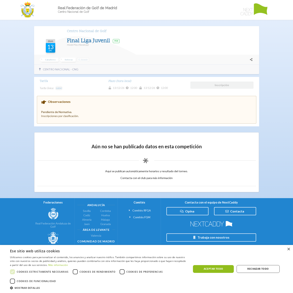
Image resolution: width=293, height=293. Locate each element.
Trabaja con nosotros (213, 237)
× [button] (288, 249)
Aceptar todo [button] (213, 268)
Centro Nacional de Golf (86, 31)
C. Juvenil (83, 59)
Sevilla (87, 210)
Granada (105, 224)
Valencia (96, 235)
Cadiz (86, 215)
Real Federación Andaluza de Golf (53, 225)
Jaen (87, 224)
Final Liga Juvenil (89, 41)
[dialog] (146, 269)
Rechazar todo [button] (258, 268)
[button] (98, 288)
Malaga (105, 219)
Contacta (237, 211)
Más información (58, 265)
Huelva (105, 215)
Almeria (86, 219)
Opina (189, 211)
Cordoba (105, 210)
